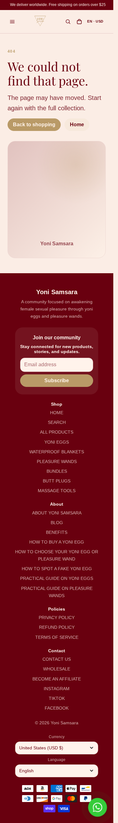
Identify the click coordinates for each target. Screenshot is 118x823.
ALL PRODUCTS (56, 432)
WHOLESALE (56, 668)
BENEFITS (56, 532)
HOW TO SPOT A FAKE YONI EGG (57, 568)
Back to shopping (34, 124)
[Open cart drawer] (79, 21)
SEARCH (57, 422)
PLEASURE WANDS (57, 461)
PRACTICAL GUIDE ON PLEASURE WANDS (57, 592)
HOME (56, 412)
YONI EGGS (56, 442)
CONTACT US (56, 659)
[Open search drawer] (68, 21)
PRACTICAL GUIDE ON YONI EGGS (56, 578)
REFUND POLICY (57, 627)
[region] (58, 5)
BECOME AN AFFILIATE (56, 678)
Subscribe (56, 380)
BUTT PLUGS (56, 480)
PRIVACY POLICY (57, 617)
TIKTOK (57, 698)
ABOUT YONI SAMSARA (56, 512)
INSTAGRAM (57, 688)
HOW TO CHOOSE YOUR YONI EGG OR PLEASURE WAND (56, 555)
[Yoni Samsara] (40, 21)
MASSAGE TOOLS (57, 490)
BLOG (57, 522)
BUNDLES (57, 471)
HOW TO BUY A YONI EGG (56, 541)
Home (77, 124)
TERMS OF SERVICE (56, 637)
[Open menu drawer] (12, 21)
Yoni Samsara (64, 722)
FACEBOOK (57, 708)
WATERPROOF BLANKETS (56, 451)
